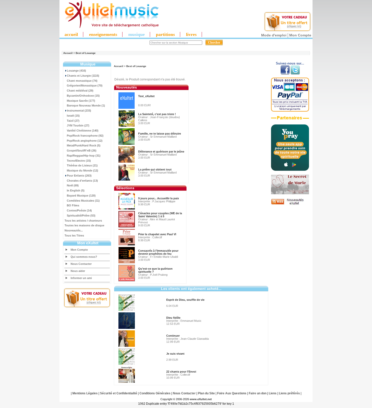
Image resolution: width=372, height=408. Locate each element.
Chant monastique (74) (82, 80)
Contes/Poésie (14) (79, 210)
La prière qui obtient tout (155, 169)
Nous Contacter (81, 263)
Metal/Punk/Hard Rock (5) (83, 145)
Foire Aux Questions (231, 393)
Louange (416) (76, 70)
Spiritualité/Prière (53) (81, 215)
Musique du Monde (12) (82, 170)
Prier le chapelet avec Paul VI (157, 234)
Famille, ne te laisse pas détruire (159, 133)
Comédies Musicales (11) (83, 200)
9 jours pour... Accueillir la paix (158, 198)
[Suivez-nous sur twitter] (295, 73)
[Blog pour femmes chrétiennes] (290, 193)
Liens (273, 393)
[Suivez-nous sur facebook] (285, 73)
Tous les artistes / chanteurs (83, 220)
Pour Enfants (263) (79, 175)
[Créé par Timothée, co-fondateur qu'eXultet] (290, 169)
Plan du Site (206, 393)
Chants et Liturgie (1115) (83, 75)
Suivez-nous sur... (290, 63)
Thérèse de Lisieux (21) (82, 165)
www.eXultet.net (201, 399)
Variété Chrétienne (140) (82, 130)
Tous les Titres (74, 235)
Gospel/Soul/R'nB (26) (81, 150)
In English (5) (76, 190)
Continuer (173, 335)
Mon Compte (300, 35)
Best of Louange (86, 53)
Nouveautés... (74, 230)
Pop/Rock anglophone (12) (84, 140)
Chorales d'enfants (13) (82, 180)
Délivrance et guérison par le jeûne (161, 151)
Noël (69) (73, 185)
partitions (165, 34)
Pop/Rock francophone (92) (85, 135)
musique (136, 34)
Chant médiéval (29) (80, 90)
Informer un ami (81, 278)
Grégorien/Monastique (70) (84, 85)
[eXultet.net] (109, 27)
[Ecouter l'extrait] (290, 119)
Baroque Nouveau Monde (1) (86, 105)
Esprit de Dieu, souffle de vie (185, 299)
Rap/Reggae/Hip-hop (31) (83, 155)
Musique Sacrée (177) (81, 100)
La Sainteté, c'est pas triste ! (157, 114)
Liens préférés (289, 393)
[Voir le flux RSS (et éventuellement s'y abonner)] (290, 204)
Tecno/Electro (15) (79, 160)
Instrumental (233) (79, 110)
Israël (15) (73, 115)
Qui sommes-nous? (84, 256)
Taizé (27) (73, 120)
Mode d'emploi (273, 35)
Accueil (68, 53)
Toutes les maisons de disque (84, 225)
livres (191, 34)
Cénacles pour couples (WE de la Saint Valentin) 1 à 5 (160, 215)
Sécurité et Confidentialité (118, 393)
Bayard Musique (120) (81, 195)
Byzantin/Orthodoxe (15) (83, 95)
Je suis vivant (175, 353)
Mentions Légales (85, 393)
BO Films (73, 205)
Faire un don (257, 393)
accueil (71, 34)
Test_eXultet (146, 96)
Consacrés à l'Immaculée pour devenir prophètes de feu (158, 252)
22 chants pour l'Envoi (181, 371)
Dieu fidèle (173, 317)
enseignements (103, 34)
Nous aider (78, 270)
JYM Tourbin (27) (78, 125)
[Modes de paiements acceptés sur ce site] (290, 110)
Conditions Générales (155, 393)
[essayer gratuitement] (287, 31)
